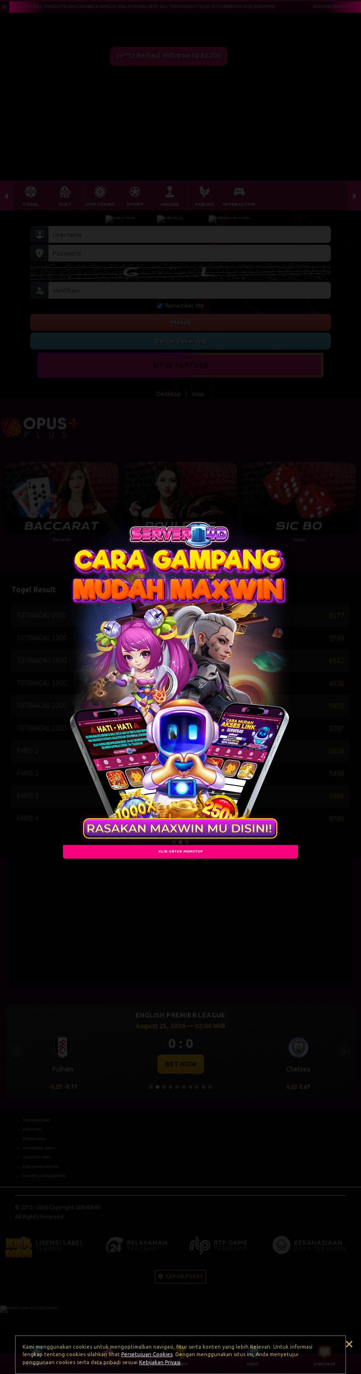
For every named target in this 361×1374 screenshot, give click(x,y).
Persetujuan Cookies (147, 1354)
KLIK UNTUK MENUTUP (180, 852)
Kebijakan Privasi (159, 1362)
